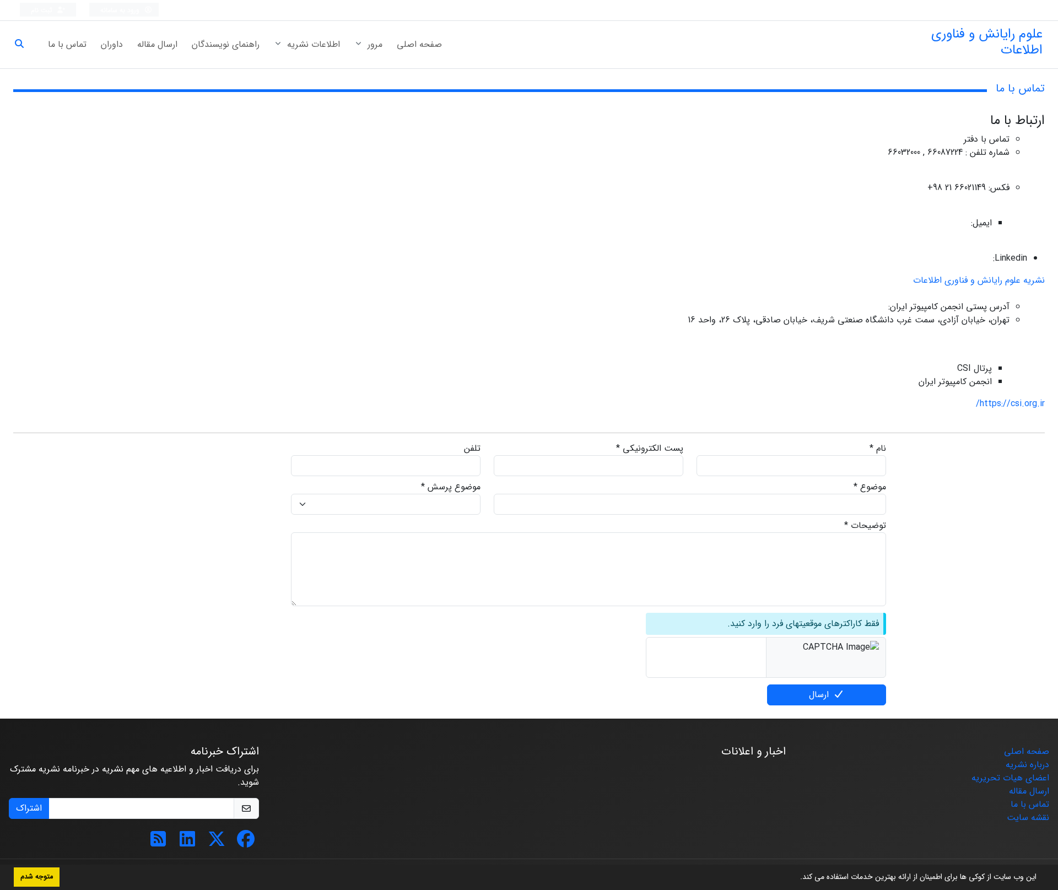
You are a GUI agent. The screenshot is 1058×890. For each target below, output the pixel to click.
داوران (112, 44)
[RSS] (158, 843)
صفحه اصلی (419, 44)
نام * (878, 448)
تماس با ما (67, 44)
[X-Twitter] (216, 843)
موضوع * (870, 487)
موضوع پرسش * (451, 487)
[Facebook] (246, 843)
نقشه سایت (1028, 817)
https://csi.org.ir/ (1010, 404)
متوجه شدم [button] (36, 876)
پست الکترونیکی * (649, 448)
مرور (373, 44)
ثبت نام (43, 10)
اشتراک (29, 808)
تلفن (472, 448)
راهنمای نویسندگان (226, 44)
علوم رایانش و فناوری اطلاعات (987, 42)
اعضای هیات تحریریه (1010, 778)
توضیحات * (865, 525)
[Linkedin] (187, 843)
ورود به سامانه (121, 10)
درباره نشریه (1027, 765)
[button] (796, 878)
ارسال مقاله (157, 44)
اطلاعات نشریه (312, 44)
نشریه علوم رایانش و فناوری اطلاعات (979, 280)
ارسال (819, 695)
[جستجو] (24, 44)
